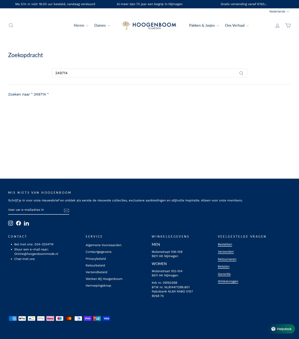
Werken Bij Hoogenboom (104, 279)
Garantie (224, 274)
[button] (281, 329)
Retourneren (227, 259)
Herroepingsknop (98, 285)
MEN (156, 244)
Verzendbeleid (96, 272)
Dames (100, 25)
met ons (28, 259)
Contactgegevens (98, 252)
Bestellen (225, 244)
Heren (79, 25)
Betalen (223, 266)
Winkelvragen (228, 281)
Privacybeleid (96, 259)
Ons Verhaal (235, 25)
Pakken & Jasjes (202, 25)
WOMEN (159, 263)
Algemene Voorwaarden (103, 245)
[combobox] (149, 72)
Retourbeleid (95, 265)
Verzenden (226, 251)
